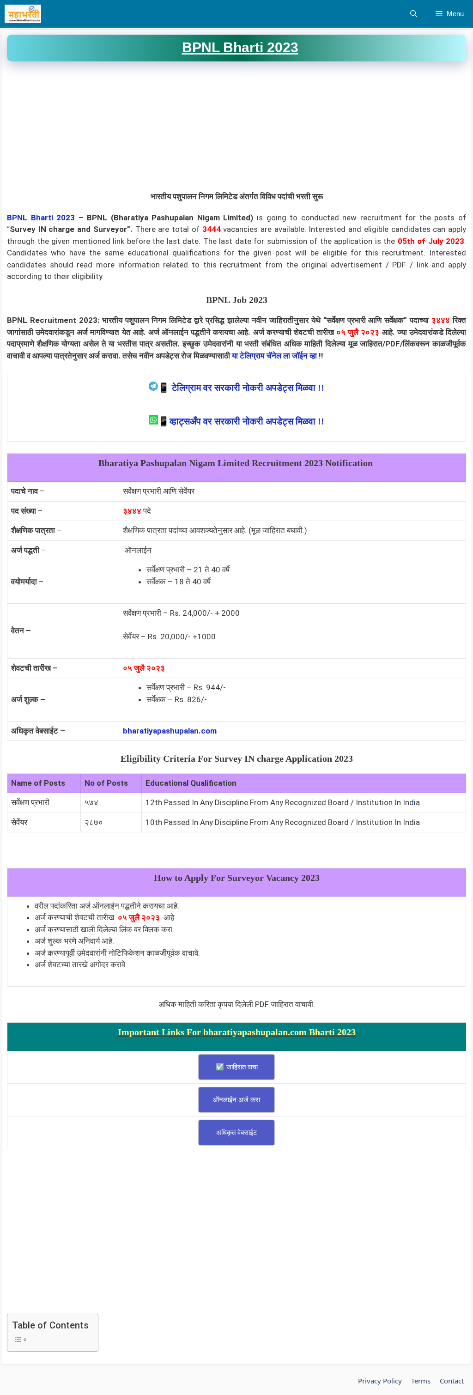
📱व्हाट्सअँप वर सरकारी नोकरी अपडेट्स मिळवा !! (241, 421)
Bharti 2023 (53, 217)
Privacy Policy (380, 1380)
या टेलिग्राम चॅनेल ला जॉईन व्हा (274, 355)
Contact (452, 1380)
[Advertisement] (236, 126)
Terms (421, 1380)
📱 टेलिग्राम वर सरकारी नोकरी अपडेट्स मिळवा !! (241, 387)
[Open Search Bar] (413, 14)
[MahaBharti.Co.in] (25, 14)
